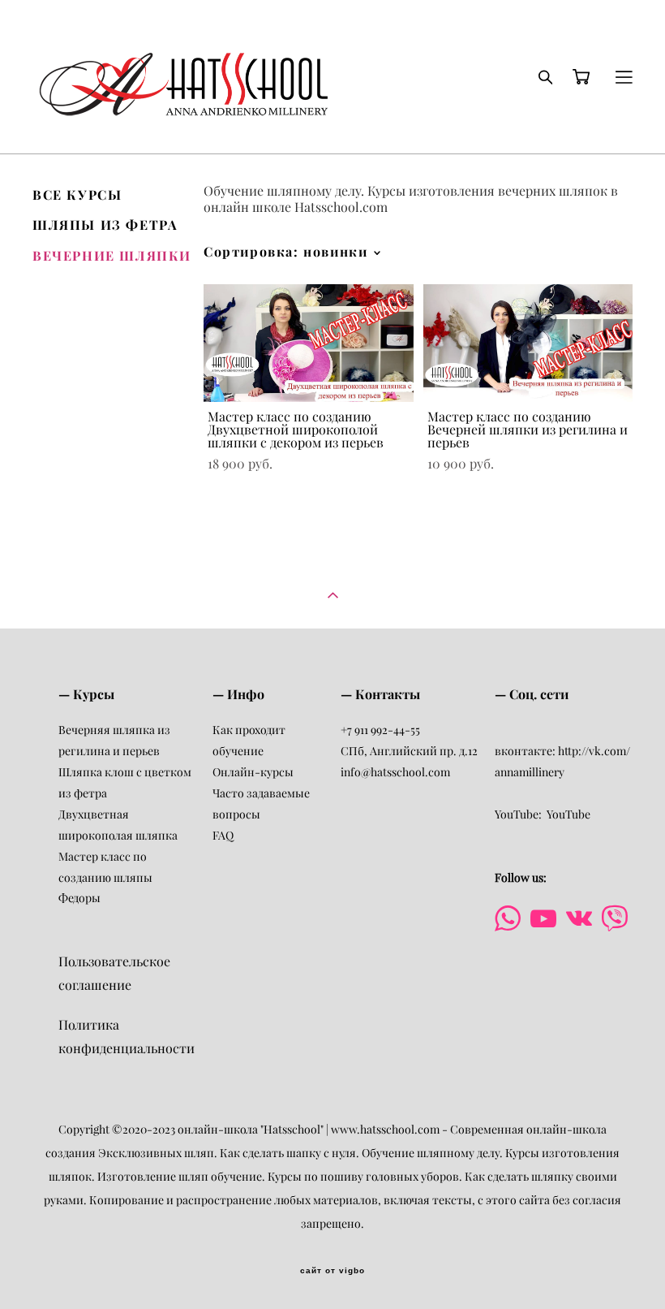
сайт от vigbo (332, 1271)
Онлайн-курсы (253, 772)
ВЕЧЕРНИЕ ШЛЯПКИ (111, 256)
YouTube (568, 814)
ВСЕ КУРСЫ (77, 195)
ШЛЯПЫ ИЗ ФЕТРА (105, 225)
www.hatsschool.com (384, 1129)
